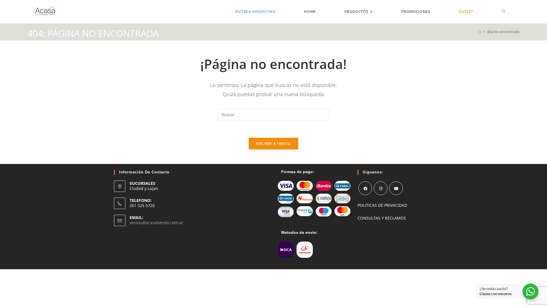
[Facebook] (365, 188)
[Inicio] (479, 31)
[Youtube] (396, 188)
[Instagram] (380, 188)
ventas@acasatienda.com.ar (156, 222)
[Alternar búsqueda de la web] (503, 11)
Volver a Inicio (273, 143)
